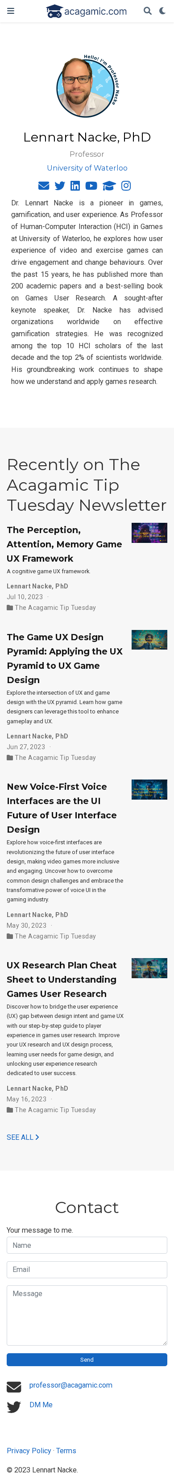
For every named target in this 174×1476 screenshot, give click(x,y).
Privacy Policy (29, 1451)
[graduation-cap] (109, 187)
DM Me (41, 1405)
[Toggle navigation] (10, 11)
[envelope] (43, 187)
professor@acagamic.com (70, 1385)
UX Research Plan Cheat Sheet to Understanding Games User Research (62, 979)
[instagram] (126, 187)
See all (21, 1137)
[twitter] (59, 187)
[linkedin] (75, 187)
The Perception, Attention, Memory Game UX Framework (64, 544)
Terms (66, 1451)
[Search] (148, 11)
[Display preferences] (163, 11)
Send (87, 1359)
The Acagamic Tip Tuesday (55, 607)
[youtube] (91, 187)
